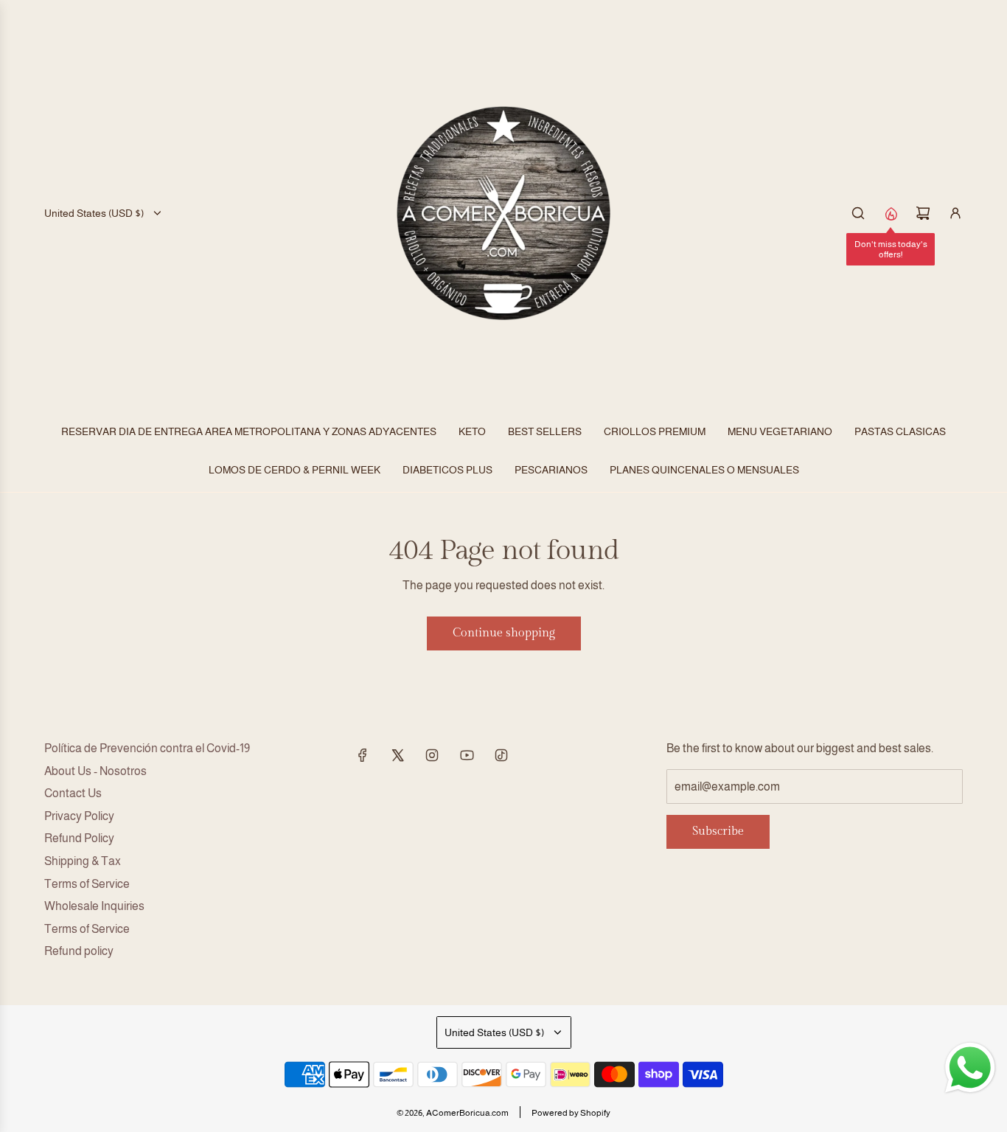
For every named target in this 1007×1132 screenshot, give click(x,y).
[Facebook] (362, 755)
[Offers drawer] (890, 213)
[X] (397, 755)
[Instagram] (432, 755)
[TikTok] (501, 755)
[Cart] (923, 213)
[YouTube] (466, 755)
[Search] (858, 213)
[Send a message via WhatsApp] (970, 1067)
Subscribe (718, 831)
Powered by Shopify (571, 1113)
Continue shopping (504, 633)
